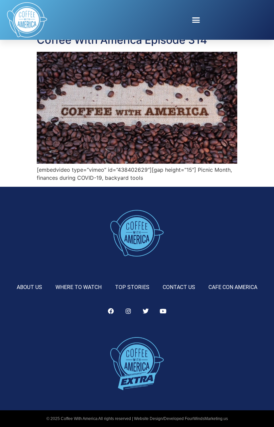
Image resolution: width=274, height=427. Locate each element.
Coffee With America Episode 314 (122, 39)
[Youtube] (163, 311)
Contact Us (179, 287)
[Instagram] (128, 311)
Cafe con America (233, 287)
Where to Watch (78, 287)
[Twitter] (146, 311)
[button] (196, 20)
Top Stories (132, 287)
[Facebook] (111, 311)
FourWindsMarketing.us (206, 418)
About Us (29, 287)
